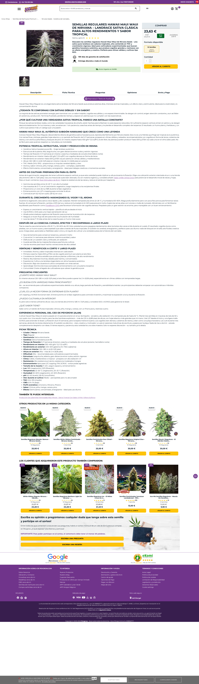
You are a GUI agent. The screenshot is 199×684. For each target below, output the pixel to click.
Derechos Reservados (150, 585)
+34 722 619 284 (27, 2)
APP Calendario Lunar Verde (70, 585)
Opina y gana (78, 38)
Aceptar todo (114, 680)
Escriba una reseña (72, 545)
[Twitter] (22, 598)
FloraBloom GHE (52, 205)
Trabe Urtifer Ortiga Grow (124, 178)
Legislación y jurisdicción (151, 582)
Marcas (62, 582)
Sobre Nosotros (24, 572)
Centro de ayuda (107, 577)
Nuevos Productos (66, 572)
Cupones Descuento (67, 577)
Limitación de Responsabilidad (153, 580)
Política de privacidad (150, 575)
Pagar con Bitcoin (107, 582)
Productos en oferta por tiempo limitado (75, 580)
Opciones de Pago (107, 580)
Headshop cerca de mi (27, 580)
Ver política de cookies (49, 681)
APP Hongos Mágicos (68, 587)
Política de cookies (149, 577)
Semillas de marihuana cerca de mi (31, 585)
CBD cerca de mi (25, 582)
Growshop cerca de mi (27, 577)
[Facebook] (18, 598)
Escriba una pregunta (72, 539)
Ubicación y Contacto (26, 575)
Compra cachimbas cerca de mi (30, 587)
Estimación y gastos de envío (111, 575)
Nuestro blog (64, 575)
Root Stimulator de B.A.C (50, 180)
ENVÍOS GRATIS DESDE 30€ (75, 2)
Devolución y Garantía (109, 572)
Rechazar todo (141, 680)
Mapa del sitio (106, 585)
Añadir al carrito (161, 66)
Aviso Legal (146, 572)
